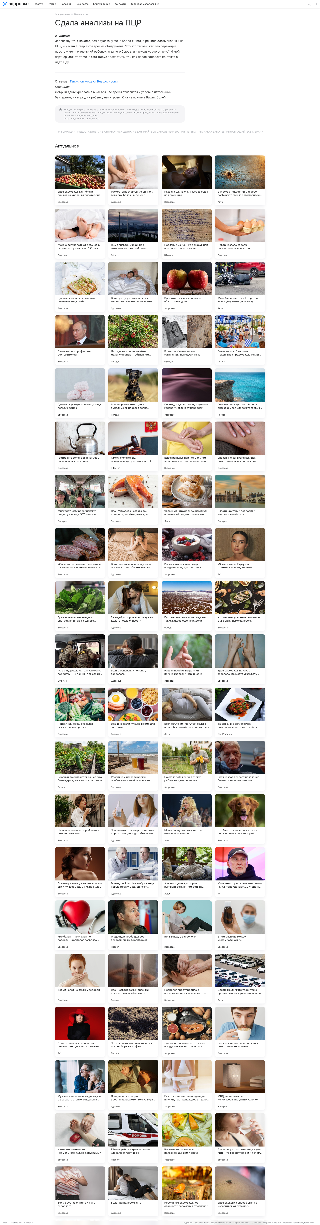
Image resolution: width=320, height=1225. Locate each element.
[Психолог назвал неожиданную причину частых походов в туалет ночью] (187, 1085)
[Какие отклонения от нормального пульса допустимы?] (80, 1138)
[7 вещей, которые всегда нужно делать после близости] (133, 606)
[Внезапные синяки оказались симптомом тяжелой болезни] (240, 446)
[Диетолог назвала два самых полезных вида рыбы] (80, 287)
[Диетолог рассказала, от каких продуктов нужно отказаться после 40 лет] (187, 1032)
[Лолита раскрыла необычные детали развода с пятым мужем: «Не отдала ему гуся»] (80, 1032)
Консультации (62, 14)
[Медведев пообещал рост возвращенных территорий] (133, 925)
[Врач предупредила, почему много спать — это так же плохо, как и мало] (133, 287)
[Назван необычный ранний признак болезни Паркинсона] (187, 659)
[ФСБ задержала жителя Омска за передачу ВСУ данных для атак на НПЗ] (80, 659)
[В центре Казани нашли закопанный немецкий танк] (187, 340)
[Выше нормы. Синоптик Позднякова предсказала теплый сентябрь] (240, 340)
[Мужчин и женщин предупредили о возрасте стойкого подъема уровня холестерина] (80, 1085)
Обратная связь (241, 1222)
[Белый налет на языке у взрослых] (80, 979)
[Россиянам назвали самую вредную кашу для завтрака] (187, 553)
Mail (5, 1222)
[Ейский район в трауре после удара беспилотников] (133, 1138)
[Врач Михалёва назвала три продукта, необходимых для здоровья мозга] (133, 500)
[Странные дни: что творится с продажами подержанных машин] (240, 979)
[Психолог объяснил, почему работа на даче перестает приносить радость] (187, 766)
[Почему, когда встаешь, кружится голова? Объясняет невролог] (187, 393)
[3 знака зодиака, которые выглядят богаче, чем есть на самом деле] (187, 872)
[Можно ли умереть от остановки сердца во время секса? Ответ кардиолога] (80, 234)
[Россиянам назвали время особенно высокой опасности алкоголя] (133, 766)
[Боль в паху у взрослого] (187, 925)
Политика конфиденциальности (298, 1222)
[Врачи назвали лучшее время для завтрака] (133, 712)
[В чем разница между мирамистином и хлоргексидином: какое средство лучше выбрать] (240, 925)
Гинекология (81, 14)
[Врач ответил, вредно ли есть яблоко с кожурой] (187, 287)
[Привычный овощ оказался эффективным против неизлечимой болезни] (80, 712)
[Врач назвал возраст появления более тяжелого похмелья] (240, 766)
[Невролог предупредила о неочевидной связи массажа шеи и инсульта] (187, 979)
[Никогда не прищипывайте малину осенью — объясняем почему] (133, 340)
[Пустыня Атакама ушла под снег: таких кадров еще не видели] (187, 606)
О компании (16, 1222)
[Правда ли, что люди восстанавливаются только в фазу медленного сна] (133, 1085)
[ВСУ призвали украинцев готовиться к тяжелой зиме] (133, 234)
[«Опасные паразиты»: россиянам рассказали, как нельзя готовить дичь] (80, 553)
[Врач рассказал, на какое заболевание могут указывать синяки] (240, 659)
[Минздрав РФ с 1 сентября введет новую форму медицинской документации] (133, 872)
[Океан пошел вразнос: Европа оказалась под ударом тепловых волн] (240, 393)
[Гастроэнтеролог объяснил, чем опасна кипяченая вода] (80, 446)
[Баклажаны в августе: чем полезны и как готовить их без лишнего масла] (240, 712)
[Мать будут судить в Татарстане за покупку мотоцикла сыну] (240, 287)
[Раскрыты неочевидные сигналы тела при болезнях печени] (133, 180)
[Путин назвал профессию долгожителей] (80, 340)
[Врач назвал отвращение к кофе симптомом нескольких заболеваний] (240, 1032)
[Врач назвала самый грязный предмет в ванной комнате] (133, 979)
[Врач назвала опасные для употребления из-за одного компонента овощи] (80, 606)
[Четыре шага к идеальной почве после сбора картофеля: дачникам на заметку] (133, 1032)
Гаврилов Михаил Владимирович (95, 81)
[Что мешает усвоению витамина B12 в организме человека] (240, 606)
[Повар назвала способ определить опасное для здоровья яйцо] (240, 234)
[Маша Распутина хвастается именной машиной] (187, 819)
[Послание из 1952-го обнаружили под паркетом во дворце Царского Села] (187, 234)
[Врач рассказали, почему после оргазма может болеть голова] (133, 553)
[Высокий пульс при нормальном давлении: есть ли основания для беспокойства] (187, 446)
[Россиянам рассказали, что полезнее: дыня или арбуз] (187, 1138)
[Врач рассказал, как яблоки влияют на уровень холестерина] (80, 180)
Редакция (187, 1222)
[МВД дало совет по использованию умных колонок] (240, 1085)
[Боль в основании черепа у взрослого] (133, 659)
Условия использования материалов (213, 1222)
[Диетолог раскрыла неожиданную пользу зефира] (80, 393)
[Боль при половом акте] (133, 1191)
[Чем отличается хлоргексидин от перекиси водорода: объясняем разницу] (133, 819)
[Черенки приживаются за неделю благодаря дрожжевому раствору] (80, 766)
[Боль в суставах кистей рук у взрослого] (80, 1191)
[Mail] (5, 4)
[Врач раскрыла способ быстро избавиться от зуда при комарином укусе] (240, 1191)
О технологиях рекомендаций (266, 1222)
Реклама (28, 1222)
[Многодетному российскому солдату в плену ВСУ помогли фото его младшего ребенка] (80, 500)
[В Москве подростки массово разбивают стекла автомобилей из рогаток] (240, 180)
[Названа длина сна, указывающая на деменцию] (187, 180)
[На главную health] (18, 4)
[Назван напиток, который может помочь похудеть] (80, 819)
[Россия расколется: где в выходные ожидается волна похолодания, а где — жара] (133, 393)
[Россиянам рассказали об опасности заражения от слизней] (187, 1191)
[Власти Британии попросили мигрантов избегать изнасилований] (240, 500)
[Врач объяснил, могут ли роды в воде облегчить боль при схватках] (187, 712)
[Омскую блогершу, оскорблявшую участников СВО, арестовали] (133, 446)
